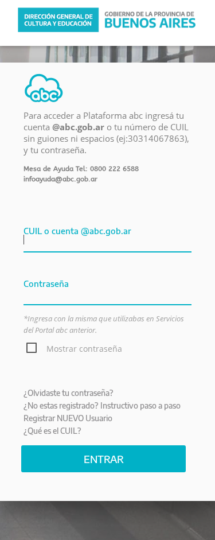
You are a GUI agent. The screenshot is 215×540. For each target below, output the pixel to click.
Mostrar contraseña (84, 348)
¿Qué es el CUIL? (52, 431)
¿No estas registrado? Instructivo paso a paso (102, 405)
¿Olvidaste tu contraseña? (69, 393)
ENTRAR (104, 458)
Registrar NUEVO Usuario (68, 418)
